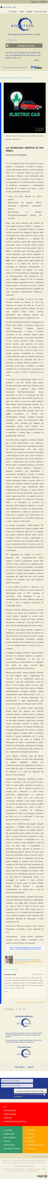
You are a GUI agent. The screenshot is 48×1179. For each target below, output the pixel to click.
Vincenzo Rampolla (22, 960)
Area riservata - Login (9, 7)
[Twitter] (24, 1009)
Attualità (31, 1149)
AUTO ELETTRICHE (24, 78)
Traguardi (9, 1145)
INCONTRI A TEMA (7, 78)
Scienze (8, 1118)
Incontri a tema (11, 1149)
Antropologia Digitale (15, 1122)
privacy (40, 1094)
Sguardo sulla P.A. (35, 1145)
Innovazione (10, 1114)
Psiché (7, 1141)
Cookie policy (18, 1166)
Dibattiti (30, 1141)
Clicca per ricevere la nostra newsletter (30, 1091)
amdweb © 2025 (42, 1156)
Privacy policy (29, 1166)
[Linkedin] (20, 1009)
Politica (30, 1134)
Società (30, 1138)
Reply (6, 991)
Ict (5, 1107)
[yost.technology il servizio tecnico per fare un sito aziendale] (42, 1177)
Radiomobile (10, 1111)
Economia (31, 1130)
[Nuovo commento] (11, 969)
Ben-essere (10, 1138)
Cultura (8, 1130)
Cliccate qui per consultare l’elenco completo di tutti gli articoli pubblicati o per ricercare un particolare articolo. (24, 1035)
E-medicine (9, 1134)
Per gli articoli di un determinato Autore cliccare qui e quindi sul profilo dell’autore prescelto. (23, 1041)
